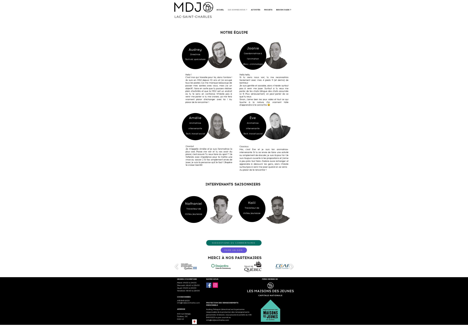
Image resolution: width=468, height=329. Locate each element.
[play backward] (176, 266)
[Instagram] (215, 285)
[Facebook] (208, 285)
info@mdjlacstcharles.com (217, 320)
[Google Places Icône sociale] (194, 321)
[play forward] (291, 266)
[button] (189, 266)
